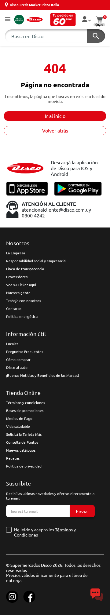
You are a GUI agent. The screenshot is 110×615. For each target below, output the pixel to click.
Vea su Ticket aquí (21, 284)
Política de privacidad (24, 466)
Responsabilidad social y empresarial (36, 261)
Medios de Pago (19, 418)
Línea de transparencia (25, 269)
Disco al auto (17, 367)
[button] (7, 19)
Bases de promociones (24, 410)
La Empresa (15, 253)
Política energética (22, 316)
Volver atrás (55, 130)
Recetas (13, 458)
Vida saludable (18, 426)
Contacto (13, 308)
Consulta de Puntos (22, 442)
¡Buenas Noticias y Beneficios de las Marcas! (42, 375)
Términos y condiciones (25, 402)
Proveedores (17, 276)
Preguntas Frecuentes (24, 351)
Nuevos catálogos (20, 450)
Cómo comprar (18, 359)
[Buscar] (96, 36)
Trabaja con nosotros (23, 300)
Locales (12, 343)
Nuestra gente (18, 292)
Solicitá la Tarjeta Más (24, 434)
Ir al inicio (55, 116)
